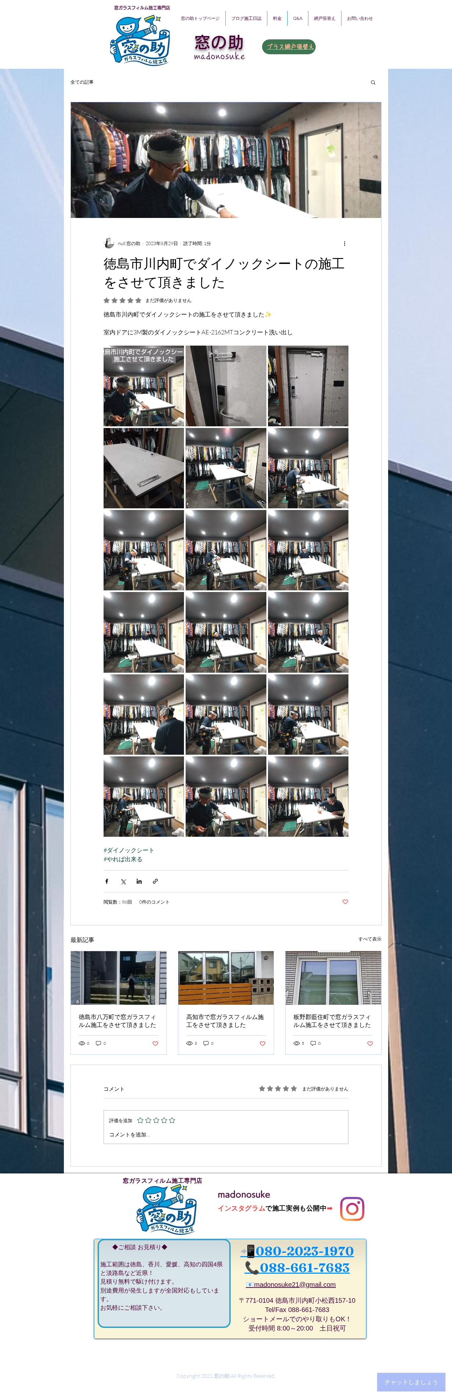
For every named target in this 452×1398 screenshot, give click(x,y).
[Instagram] (352, 1209)
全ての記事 (82, 82)
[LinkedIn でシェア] (139, 881)
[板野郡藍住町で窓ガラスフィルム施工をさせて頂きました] (333, 978)
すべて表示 (370, 939)
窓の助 (219, 42)
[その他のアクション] (344, 243)
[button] (373, 82)
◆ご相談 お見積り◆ (133, 1247)
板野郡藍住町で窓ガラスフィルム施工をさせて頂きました (332, 1021)
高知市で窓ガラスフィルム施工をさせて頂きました (225, 1021)
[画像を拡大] (144, 386)
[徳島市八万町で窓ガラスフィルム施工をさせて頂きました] (118, 978)
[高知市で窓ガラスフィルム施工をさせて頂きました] (226, 978)
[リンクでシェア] (155, 881)
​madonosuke (220, 56)
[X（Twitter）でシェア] (123, 881)
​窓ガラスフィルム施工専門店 (142, 8)
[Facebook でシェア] (107, 881)
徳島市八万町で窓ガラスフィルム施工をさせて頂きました (117, 1021)
